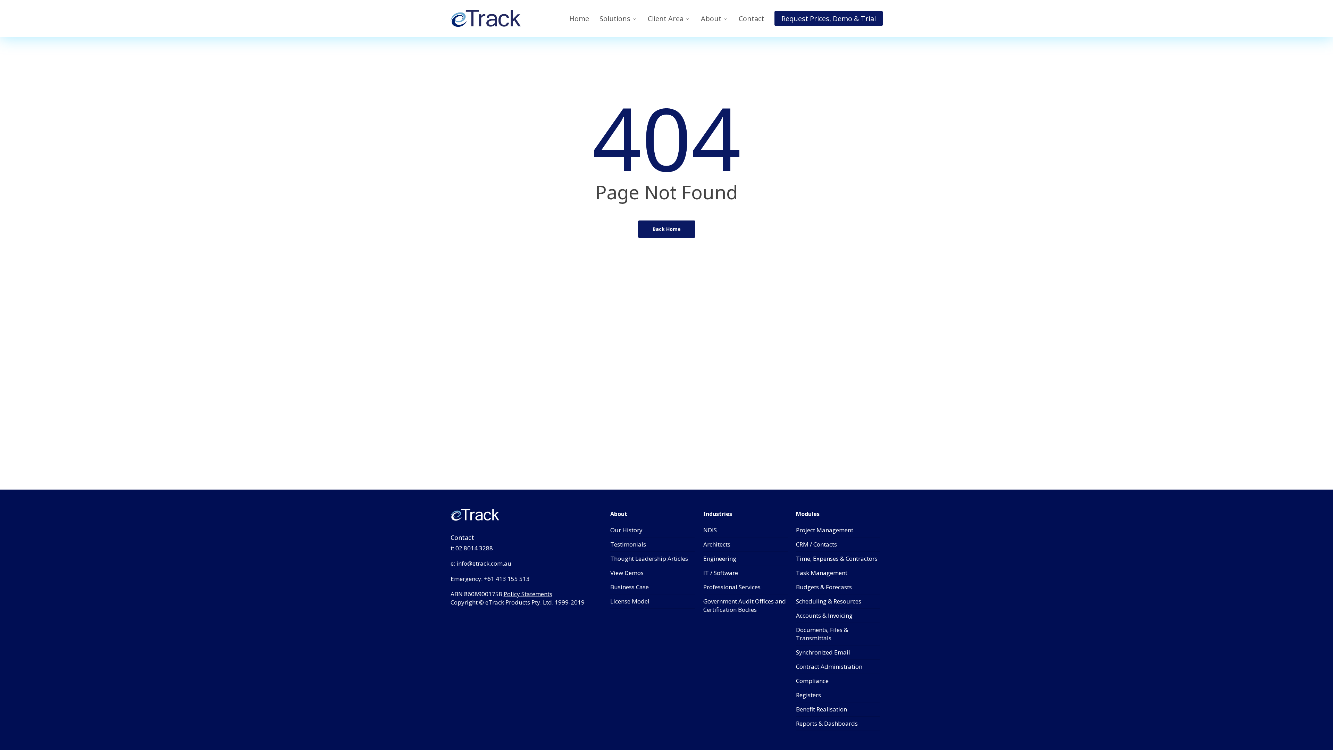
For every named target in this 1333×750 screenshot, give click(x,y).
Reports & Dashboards (827, 723)
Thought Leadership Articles (649, 558)
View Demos (627, 573)
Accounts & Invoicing (824, 615)
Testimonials (628, 544)
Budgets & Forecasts (824, 587)
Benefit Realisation (821, 709)
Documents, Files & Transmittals (822, 634)
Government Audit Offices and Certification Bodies (744, 605)
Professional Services (732, 587)
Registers (808, 695)
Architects (716, 544)
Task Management (821, 573)
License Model (629, 601)
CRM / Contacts (816, 544)
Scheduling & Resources (828, 601)
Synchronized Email (823, 652)
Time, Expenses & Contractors (837, 558)
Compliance (812, 681)
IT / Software (720, 573)
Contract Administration (829, 666)
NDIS (710, 530)
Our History (626, 530)
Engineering (719, 558)
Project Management (824, 530)
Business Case (629, 587)
